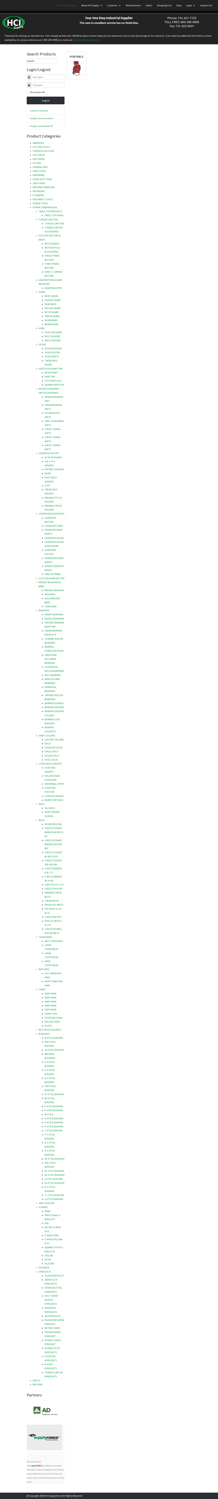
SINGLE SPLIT (51, 751)
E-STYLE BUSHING (53, 1106)
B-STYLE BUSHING (53, 1037)
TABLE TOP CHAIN (53, 215)
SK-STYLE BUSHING (54, 1182)
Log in (45, 100)
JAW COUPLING (46, 1203)
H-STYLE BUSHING (53, 1126)
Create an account (39, 110)
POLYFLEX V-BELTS (53, 904)
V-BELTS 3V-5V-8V (53, 888)
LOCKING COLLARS (54, 739)
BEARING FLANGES (54, 703)
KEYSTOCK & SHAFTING (51, 368)
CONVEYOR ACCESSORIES (51, 513)
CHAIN (42, 989)
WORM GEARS (51, 324)
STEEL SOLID (51, 759)
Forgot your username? (41, 118)
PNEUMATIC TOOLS (43, 199)
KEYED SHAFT (51, 372)
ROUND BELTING (53, 824)
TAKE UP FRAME (52, 574)
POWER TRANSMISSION (45, 207)
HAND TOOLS (39, 171)
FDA (46, 1223)
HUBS (41, 328)
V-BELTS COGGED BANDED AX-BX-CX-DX (54, 832)
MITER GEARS (51, 312)
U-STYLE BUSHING (53, 1199)
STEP (47, 485)
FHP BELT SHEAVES (54, 469)
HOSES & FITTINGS (42, 179)
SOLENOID (44, 1267)
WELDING (37, 1384)
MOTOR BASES (51, 243)
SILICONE (49, 1263)
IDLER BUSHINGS (53, 348)
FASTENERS (39, 159)
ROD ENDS (44, 969)
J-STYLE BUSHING (53, 1130)
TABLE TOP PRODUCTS (50, 211)
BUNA (47, 1211)
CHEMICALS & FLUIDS (43, 150)
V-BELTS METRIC (52, 916)
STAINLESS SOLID (53, 747)
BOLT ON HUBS (52, 336)
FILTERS (37, 163)
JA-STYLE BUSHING (54, 1049)
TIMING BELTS (51, 900)
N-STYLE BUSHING (53, 1118)
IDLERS (42, 344)
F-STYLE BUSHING (53, 1110)
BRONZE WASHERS (54, 590)
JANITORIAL (39, 183)
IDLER (47, 473)
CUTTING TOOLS (41, 146)
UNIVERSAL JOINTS (54, 783)
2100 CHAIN (50, 1009)
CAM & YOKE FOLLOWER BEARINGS (50, 658)
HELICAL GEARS (52, 308)
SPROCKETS (45, 1271)
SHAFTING (49, 376)
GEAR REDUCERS (53, 287)
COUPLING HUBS (53, 332)
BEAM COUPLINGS (53, 799)
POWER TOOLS (40, 203)
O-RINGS (43, 1207)
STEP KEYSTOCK (52, 380)
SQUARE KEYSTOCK (54, 384)
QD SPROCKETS (52, 1315)
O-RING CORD (51, 1235)
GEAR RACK (50, 304)
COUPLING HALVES (54, 795)
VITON (47, 1259)
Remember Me (37, 92)
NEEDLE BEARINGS (54, 618)
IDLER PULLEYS (52, 352)
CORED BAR (50, 606)
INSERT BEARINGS (53, 614)
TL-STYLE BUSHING (54, 1195)
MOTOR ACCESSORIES (50, 1029)
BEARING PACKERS (54, 707)
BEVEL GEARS (51, 295)
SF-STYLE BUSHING (54, 1170)
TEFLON (48, 1255)
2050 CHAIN (50, 997)
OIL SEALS (49, 807)
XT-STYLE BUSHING (54, 1094)
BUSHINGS (49, 594)
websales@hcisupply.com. (86, 39)
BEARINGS (44, 610)
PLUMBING (38, 195)
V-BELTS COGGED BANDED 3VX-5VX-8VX (53, 844)
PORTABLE (76, 56)
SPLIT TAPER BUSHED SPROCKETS (51, 1299)
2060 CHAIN (50, 1001)
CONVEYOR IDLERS (54, 537)
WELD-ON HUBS (52, 340)
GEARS (42, 291)
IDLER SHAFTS (51, 356)
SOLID (47, 743)
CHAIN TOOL (51, 1013)
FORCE (36, 1466)
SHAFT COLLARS (47, 735)
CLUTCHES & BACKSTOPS (52, 578)
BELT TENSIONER (53, 941)
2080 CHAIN (50, 1005)
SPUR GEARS (50, 320)
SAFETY (36, 1380)
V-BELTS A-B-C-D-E (54, 884)
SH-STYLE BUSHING (54, 1174)
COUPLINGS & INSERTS (50, 763)
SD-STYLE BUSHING (54, 1158)
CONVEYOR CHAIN (53, 525)
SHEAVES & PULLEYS (49, 453)
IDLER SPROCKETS (54, 1275)
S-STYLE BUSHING (53, 1178)
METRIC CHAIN (52, 1328)
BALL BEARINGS (52, 675)
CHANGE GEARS (52, 300)
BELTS (42, 820)
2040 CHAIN (50, 993)
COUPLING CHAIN (53, 1017)
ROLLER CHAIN (52, 1021)
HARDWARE (39, 175)
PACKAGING (39, 191)
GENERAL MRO (40, 167)
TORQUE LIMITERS (48, 219)
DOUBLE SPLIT (52, 755)
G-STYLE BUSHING (53, 1122)
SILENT (48, 1025)
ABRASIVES (38, 142)
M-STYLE (48, 1114)
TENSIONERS (45, 937)
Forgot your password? (41, 125)
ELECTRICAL (39, 154)
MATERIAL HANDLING (44, 187)
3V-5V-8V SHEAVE (53, 457)
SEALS (42, 803)
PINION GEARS (52, 316)
